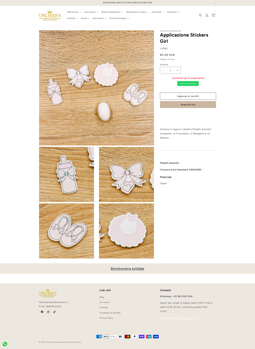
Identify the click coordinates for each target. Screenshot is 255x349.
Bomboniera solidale (127, 268)
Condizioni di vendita (110, 313)
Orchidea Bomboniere (55, 342)
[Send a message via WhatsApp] (4, 344)
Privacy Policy (106, 318)
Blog (102, 297)
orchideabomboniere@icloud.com (179, 318)
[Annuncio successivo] (215, 3)
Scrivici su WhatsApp (188, 83)
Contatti (104, 307)
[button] (73, 12)
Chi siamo (104, 302)
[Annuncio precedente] (40, 3)
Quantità (164, 64)
